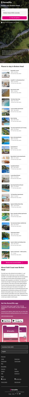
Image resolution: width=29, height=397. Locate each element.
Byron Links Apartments (16, 137)
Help (2, 373)
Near (3, 10)
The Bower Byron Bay (15, 99)
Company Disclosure (20, 391)
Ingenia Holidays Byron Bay (17, 204)
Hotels (2, 359)
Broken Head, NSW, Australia (11, 13)
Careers (3, 371)
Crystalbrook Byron (15, 165)
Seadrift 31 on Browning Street (17, 80)
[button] (14, 17)
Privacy (10, 393)
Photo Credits (4, 382)
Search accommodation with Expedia (11, 22)
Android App (18, 379)
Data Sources (17, 382)
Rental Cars (17, 359)
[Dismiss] (26, 50)
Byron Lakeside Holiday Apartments (19, 213)
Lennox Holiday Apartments (17, 108)
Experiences (3, 361)
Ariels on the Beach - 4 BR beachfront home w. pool (19, 252)
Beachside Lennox (15, 70)
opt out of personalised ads (7, 54)
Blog (2, 363)
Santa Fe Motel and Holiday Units (18, 242)
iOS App (4, 379)
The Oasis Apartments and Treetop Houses (18, 128)
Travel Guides (17, 361)
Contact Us (16, 373)
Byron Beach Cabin (15, 89)
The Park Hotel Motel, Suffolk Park (18, 223)
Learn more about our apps (7, 316)
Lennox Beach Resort (15, 175)
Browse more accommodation (13, 262)
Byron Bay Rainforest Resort (17, 184)
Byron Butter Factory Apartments (18, 156)
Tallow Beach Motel (15, 232)
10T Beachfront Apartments (17, 194)
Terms (13, 393)
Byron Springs (14, 118)
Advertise (16, 371)
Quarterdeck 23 (14, 146)
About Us (3, 369)
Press (15, 369)
